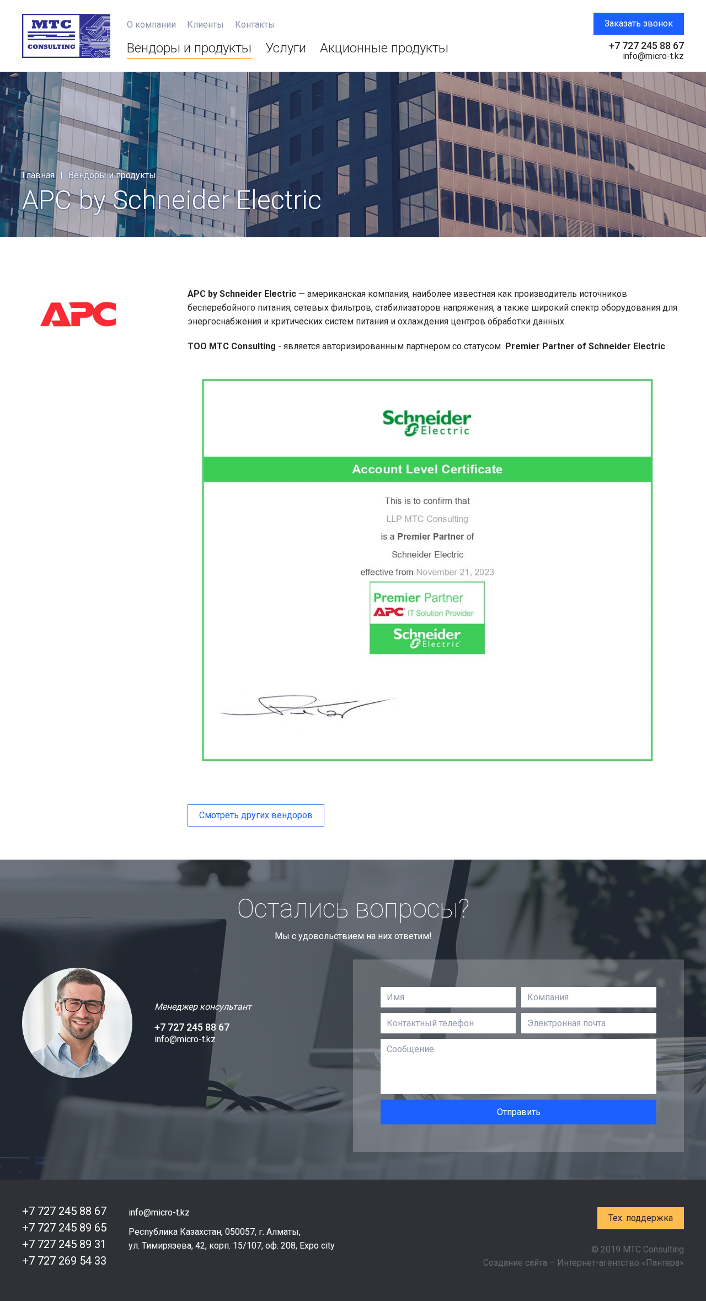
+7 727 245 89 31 (64, 1244)
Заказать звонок (639, 23)
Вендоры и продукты (189, 48)
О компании (151, 24)
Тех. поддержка (640, 1218)
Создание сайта (515, 1262)
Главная (38, 175)
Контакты (255, 24)
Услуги (285, 48)
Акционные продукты (384, 48)
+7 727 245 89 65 (64, 1227)
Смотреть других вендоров (256, 815)
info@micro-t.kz (653, 56)
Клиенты (205, 24)
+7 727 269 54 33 (64, 1260)
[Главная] (66, 36)
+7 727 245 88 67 (646, 45)
